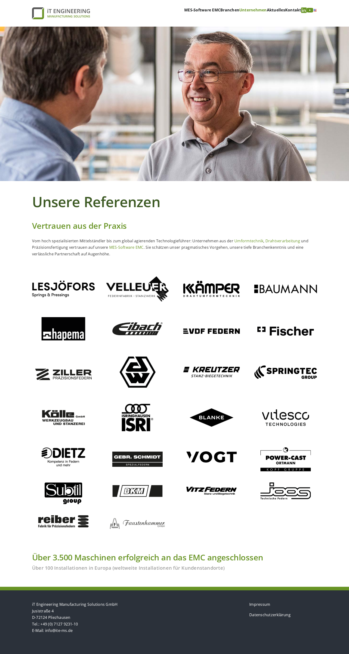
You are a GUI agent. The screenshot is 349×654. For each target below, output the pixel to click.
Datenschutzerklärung (270, 614)
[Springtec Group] (285, 367)
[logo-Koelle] (63, 411)
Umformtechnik (248, 240)
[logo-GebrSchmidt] (137, 453)
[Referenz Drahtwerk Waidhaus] (137, 358)
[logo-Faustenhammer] (137, 519)
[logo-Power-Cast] (285, 449)
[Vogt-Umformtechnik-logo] (211, 453)
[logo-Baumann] (285, 286)
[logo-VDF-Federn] (211, 330)
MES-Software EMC (126, 247)
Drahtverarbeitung (282, 240)
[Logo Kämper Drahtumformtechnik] (211, 282)
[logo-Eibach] (137, 324)
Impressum (259, 604)
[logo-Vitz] (211, 488)
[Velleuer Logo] (137, 278)
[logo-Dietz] (63, 449)
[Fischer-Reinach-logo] (285, 328)
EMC (197, 557)
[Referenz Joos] (285, 484)
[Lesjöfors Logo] (63, 282)
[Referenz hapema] (63, 319)
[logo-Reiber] (63, 517)
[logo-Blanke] (212, 410)
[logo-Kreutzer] (211, 368)
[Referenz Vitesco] (285, 411)
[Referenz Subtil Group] (63, 484)
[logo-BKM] (137, 487)
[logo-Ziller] (63, 370)
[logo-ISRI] (137, 405)
